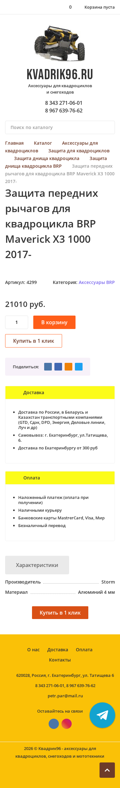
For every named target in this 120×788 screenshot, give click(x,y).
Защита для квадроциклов (78, 151)
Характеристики (37, 565)
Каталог (43, 143)
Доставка (57, 649)
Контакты (60, 660)
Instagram (66, 724)
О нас (33, 649)
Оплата (84, 649)
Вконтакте (54, 724)
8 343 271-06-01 (64, 102)
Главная (14, 143)
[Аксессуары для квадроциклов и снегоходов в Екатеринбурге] (60, 43)
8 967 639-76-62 (64, 110)
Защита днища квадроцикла (46, 158)
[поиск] (107, 127)
